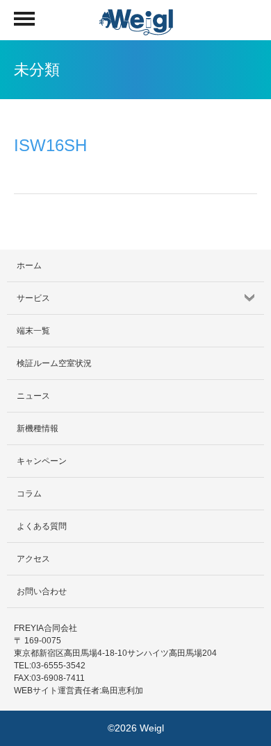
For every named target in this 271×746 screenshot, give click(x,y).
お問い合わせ (42, 591)
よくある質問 (42, 526)
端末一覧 (33, 331)
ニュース (33, 396)
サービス (33, 298)
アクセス (33, 559)
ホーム (29, 265)
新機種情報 (37, 428)
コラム (29, 493)
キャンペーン (42, 461)
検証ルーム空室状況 (54, 363)
